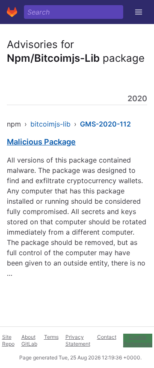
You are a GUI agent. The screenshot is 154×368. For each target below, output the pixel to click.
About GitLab (29, 340)
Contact (106, 337)
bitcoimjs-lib (50, 124)
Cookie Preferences (137, 340)
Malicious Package (41, 141)
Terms (51, 337)
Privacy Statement (77, 340)
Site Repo (8, 340)
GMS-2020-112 (105, 124)
